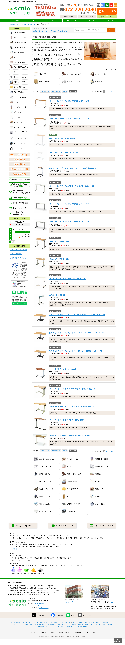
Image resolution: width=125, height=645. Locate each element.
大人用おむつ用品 (89, 622)
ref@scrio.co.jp (44, 608)
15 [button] (112, 92)
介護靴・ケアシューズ (41, 622)
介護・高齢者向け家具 (102, 622)
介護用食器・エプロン (62, 624)
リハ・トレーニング (71, 626)
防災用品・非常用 (82, 626)
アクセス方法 (69, 602)
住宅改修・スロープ (16, 624)
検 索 (111, 30)
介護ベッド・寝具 (27, 624)
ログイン (112, 17)
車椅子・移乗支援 (54, 622)
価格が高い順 (56, 91)
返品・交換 (72, 20)
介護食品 (73, 624)
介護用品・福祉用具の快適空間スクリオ (22, 24)
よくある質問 (90, 20)
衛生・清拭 (94, 624)
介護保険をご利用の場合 (18, 258)
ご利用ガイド (53, 20)
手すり (112, 622)
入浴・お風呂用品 (65, 622)
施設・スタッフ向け (43, 626)
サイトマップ (91, 632)
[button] (114, 91)
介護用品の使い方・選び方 (18, 250)
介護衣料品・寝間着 (83, 624)
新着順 (65, 91)
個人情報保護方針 (64, 632)
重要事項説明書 (79, 632)
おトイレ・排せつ (77, 622)
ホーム (17, 20)
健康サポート (111, 624)
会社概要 (33, 632)
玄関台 (35, 31)
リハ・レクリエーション (56, 626)
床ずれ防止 (64, 31)
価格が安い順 (44, 91)
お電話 (111, 602)
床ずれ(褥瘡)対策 (39, 624)
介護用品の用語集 (16, 254)
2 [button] (106, 92)
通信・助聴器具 (50, 624)
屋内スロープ (55, 31)
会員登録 (102, 17)
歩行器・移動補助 (15, 622)
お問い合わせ (108, 20)
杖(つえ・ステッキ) (28, 622)
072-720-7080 (39, 603)
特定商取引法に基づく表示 (48, 632)
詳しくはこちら (15, 549)
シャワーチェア (44, 31)
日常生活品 (102, 624)
